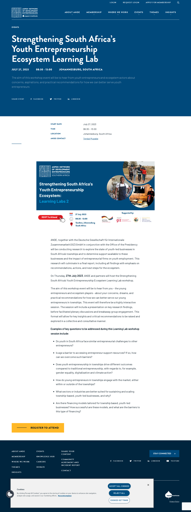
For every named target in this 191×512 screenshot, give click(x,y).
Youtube (175, 461)
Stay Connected (162, 453)
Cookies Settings (119, 500)
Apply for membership (158, 2)
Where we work (21, 461)
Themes (154, 12)
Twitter (57, 99)
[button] (10, 494)
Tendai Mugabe (90, 138)
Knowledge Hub (46, 456)
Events (138, 12)
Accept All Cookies (119, 486)
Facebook (38, 99)
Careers (41, 461)
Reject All (119, 493)
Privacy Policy (174, 501)
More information (64, 496)
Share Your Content (67, 453)
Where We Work (118, 12)
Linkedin (75, 99)
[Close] (148, 485)
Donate (41, 467)
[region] (82, 493)
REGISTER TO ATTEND (45, 428)
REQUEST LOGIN (131, 2)
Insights (170, 12)
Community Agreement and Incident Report (70, 462)
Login (113, 2)
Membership (94, 12)
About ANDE (72, 12)
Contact (66, 470)
